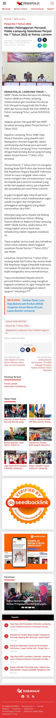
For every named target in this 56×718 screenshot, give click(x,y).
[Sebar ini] (39, 40)
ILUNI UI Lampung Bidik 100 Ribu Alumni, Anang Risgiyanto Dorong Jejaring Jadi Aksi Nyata (40, 420)
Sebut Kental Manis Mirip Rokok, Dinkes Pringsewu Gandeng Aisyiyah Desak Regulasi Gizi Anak (26, 602)
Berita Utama (9, 43)
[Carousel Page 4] (33, 607)
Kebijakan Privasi (9, 714)
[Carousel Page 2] (26, 607)
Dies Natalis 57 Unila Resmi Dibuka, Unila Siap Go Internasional (14, 361)
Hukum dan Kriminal (22, 43)
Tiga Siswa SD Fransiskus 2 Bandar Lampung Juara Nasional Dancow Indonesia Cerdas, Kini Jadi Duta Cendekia (30, 657)
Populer (15, 617)
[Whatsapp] (45, 45)
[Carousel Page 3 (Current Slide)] (29, 607)
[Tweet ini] (45, 40)
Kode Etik (16, 709)
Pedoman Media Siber (33, 711)
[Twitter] (28, 350)
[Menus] (4, 3)
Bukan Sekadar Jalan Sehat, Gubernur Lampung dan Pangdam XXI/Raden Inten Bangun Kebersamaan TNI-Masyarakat (15, 443)
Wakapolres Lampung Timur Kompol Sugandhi (27, 331)
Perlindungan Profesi (11, 711)
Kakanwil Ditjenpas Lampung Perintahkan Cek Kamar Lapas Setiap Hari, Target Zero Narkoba (29, 646)
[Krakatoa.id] (29, 3)
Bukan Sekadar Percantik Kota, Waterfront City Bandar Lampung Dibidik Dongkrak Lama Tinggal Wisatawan (30, 668)
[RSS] (33, 350)
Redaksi (5, 709)
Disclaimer (28, 709)
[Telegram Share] (39, 45)
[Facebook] (22, 350)
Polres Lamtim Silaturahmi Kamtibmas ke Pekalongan (15, 384)
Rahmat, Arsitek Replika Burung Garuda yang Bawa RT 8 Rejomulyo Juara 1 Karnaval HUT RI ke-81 (15, 420)
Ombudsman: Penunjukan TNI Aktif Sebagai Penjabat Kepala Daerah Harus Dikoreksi (41, 363)
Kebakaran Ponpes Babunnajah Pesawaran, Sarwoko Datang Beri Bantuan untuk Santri (40, 443)
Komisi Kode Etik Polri (16, 321)
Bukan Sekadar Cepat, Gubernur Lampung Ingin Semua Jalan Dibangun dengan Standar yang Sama (39, 467)
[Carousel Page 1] (22, 607)
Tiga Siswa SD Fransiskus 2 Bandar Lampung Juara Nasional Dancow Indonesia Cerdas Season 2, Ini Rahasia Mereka (15, 467)
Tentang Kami (28, 706)
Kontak (40, 706)
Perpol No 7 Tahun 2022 (17, 23)
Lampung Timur (10, 45)
